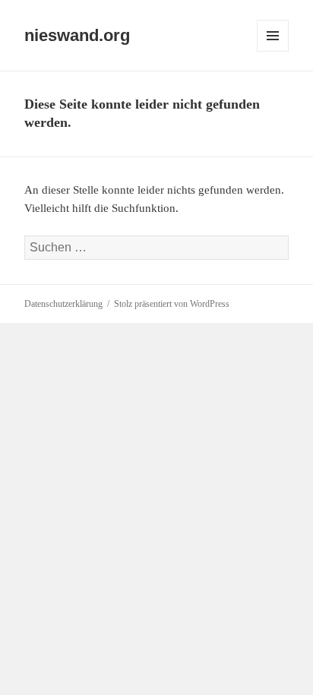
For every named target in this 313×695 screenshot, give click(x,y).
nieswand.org (77, 35)
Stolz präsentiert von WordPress (171, 304)
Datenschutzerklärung (63, 304)
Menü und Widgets (273, 51)
